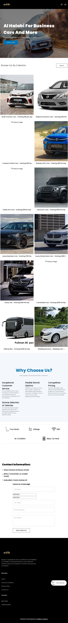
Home (3, 579)
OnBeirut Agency (42, 619)
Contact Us (4, 590)
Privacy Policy (5, 586)
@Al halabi (4, 601)
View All (61, 65)
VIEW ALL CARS (11, 42)
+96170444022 (6, 605)
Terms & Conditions (7, 583)
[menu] (65, 4)
